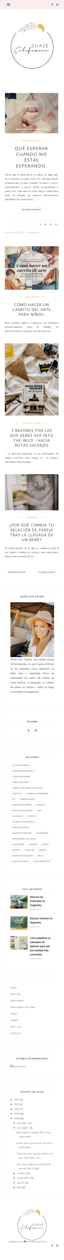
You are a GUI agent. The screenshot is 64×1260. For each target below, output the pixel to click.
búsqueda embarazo (31, 140)
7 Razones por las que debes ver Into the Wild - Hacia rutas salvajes (31, 437)
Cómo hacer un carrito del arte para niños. (31, 309)
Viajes (13, 1013)
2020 (17, 1109)
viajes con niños (20, 861)
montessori (18, 844)
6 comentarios (32, 232)
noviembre (23, 1127)
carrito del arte (32, 297)
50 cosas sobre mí (21, 765)
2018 (16, 1118)
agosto (21, 1182)
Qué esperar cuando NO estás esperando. (31, 157)
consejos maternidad (37, 793)
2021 (16, 1104)
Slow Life (15, 994)
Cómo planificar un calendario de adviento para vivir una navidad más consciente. (40, 946)
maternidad (31, 517)
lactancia (17, 816)
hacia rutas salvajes (31, 423)
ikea (39, 810)
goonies (40, 805)
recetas (16, 850)
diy (13, 799)
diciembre (22, 1123)
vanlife (42, 850)
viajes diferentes (41, 861)
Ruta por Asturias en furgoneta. (41, 920)
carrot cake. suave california (27, 788)
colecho (17, 793)
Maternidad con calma (22, 1007)
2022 (16, 1099)
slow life (29, 850)
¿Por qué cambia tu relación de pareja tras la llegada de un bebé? (31, 532)
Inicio (13, 987)
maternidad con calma (24, 839)
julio (19, 1187)
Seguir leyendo (31, 209)
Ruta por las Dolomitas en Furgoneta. (37, 901)
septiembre (23, 1177)
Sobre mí (15, 1026)
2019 (16, 1113)
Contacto (15, 1033)
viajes (40, 855)
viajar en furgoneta (22, 855)
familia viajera (27, 799)
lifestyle (31, 816)
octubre (21, 1173)
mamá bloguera (20, 827)
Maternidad (16, 1000)
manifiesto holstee (22, 833)
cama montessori (21, 776)
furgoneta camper (21, 805)
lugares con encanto (23, 822)
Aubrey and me (38, 1241)
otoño (45, 844)
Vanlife (14, 1020)
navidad (33, 844)
